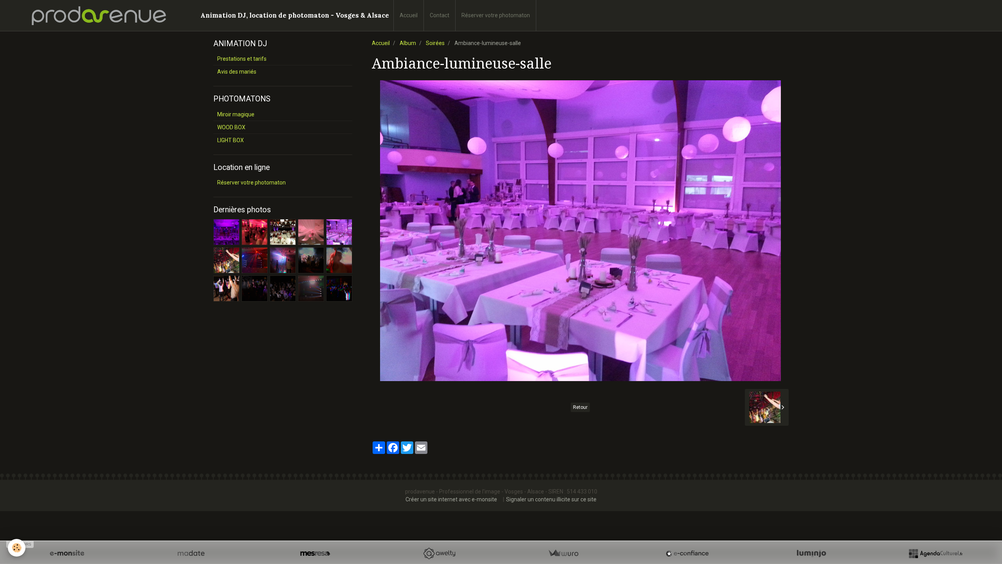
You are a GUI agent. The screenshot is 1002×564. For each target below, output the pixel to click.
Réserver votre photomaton (495, 15)
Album (408, 43)
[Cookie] (16, 548)
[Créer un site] (67, 553)
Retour (580, 407)
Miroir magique (235, 114)
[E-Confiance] (687, 553)
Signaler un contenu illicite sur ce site (551, 499)
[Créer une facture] (563, 553)
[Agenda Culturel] (935, 553)
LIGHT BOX (230, 140)
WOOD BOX (231, 127)
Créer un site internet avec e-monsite (451, 499)
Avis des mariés (236, 72)
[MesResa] (315, 553)
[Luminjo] (811, 553)
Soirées (435, 43)
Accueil (409, 15)
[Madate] (191, 553)
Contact (439, 15)
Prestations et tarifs (242, 59)
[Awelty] (439, 553)
